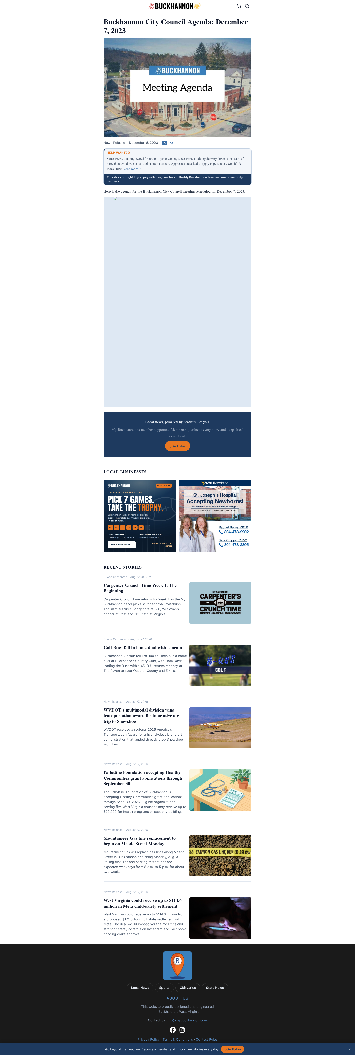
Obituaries (188, 988)
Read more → (132, 169)
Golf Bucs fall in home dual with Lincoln (143, 647)
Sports (164, 988)
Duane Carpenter (115, 577)
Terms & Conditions (178, 1039)
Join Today (233, 1049)
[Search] (246, 5)
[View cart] (239, 6)
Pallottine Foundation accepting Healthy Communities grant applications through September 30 (143, 778)
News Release (113, 701)
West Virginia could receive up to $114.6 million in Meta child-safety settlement (143, 903)
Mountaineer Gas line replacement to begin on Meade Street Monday (140, 840)
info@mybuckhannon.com (187, 1020)
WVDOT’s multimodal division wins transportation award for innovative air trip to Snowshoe (141, 715)
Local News (140, 988)
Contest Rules (206, 1039)
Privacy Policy (149, 1039)
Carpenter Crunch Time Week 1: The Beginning (140, 588)
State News (215, 988)
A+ (171, 142)
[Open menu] (108, 5)
